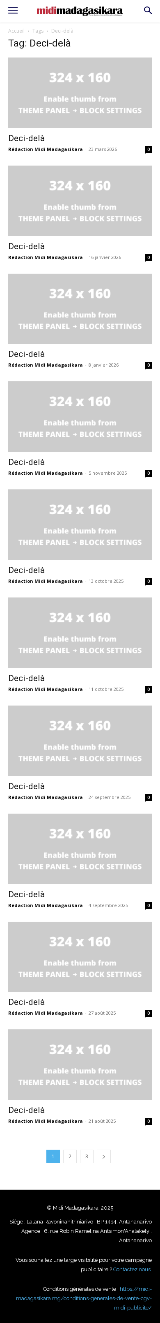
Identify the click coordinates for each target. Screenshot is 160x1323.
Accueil (16, 30)
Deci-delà (26, 138)
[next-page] (104, 1156)
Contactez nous (132, 1269)
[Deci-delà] (80, 93)
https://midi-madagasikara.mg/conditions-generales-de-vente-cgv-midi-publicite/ (84, 1298)
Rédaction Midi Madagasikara (45, 149)
